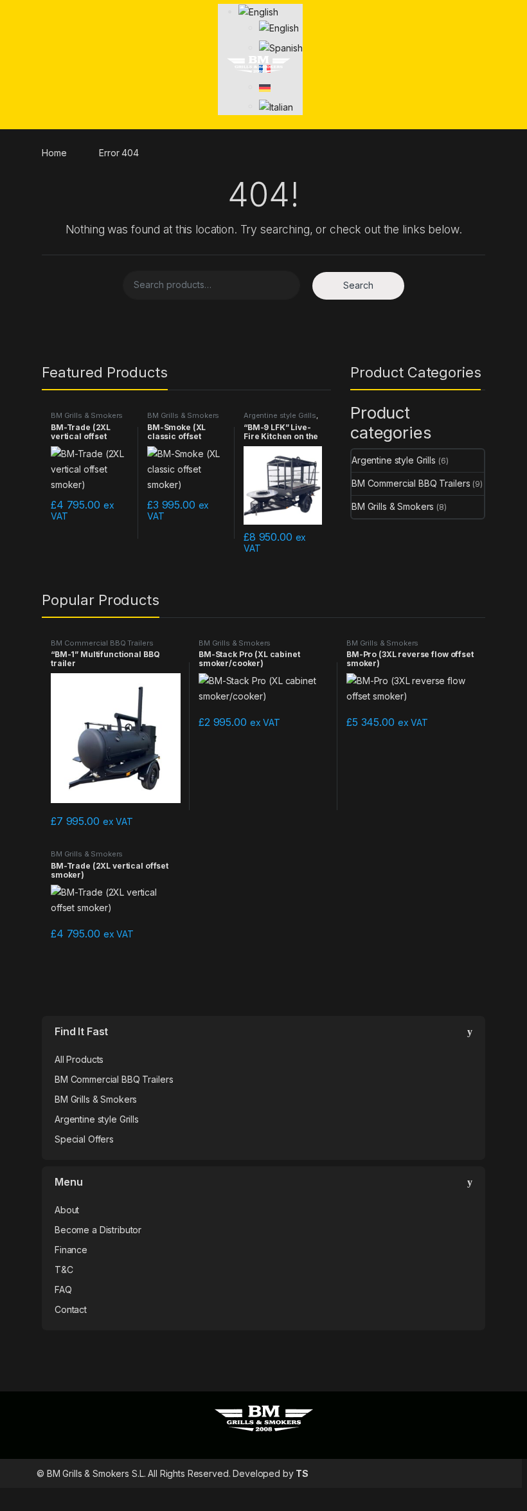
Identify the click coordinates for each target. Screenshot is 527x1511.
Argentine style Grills (280, 415)
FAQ (63, 1289)
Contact (71, 1309)
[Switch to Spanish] (280, 47)
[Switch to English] (278, 27)
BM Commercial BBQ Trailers (411, 483)
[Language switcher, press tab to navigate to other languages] (258, 11)
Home (54, 152)
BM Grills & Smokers (87, 415)
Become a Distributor (98, 1229)
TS (302, 1473)
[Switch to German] (265, 86)
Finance (71, 1249)
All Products (79, 1059)
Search (358, 285)
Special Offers (84, 1139)
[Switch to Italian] (275, 105)
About (67, 1209)
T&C (64, 1269)
